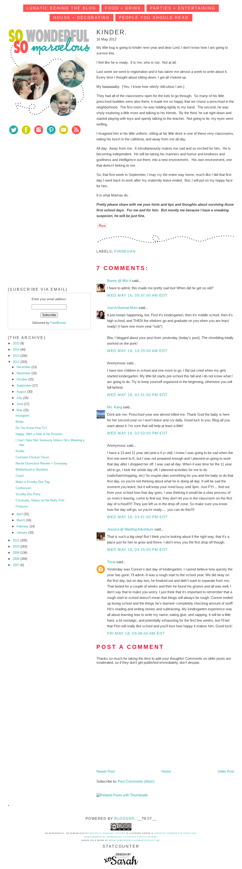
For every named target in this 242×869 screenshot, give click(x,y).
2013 (16, 355)
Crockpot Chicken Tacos (32, 457)
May (20, 410)
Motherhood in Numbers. (32, 469)
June (20, 404)
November (24, 373)
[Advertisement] (43, 172)
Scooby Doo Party (28, 494)
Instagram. (23, 415)
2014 (16, 349)
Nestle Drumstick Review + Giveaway (41, 463)
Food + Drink (123, 8)
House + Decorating (81, 18)
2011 (16, 540)
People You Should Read (154, 18)
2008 (16, 559)
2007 (16, 565)
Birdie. (20, 421)
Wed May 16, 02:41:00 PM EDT (137, 395)
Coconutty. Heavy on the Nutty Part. (40, 500)
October (22, 379)
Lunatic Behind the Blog (61, 8)
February (23, 526)
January (22, 532)
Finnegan (125, 251)
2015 (16, 343)
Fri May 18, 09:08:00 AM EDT (136, 633)
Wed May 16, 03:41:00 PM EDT (137, 517)
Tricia (111, 562)
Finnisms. (22, 506)
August (22, 391)
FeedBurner (58, 323)
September (24, 385)
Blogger (124, 818)
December (24, 367)
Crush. (20, 475)
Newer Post (105, 771)
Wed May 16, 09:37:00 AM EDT (137, 295)
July (20, 398)
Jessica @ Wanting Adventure (130, 529)
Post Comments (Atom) (136, 781)
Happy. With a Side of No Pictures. (39, 434)
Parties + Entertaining (182, 8)
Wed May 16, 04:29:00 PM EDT (137, 550)
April (20, 514)
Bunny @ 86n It (119, 281)
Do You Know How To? (31, 428)
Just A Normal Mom (123, 308)
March (21, 520)
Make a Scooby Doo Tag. (33, 482)
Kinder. (20, 451)
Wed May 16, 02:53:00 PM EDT (137, 433)
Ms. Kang (115, 407)
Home (166, 771)
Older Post (226, 771)
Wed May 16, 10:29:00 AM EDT (137, 351)
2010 (16, 546)
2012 (16, 362)
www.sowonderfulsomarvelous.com (134, 840)
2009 (16, 552)
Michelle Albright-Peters (107, 833)
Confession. (24, 488)
